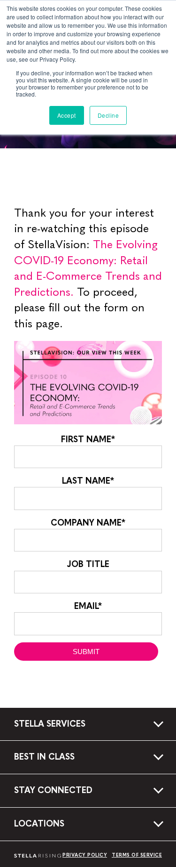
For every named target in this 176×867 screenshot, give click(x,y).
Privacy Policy (84, 855)
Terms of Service (137, 855)
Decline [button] (108, 115)
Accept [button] (66, 115)
